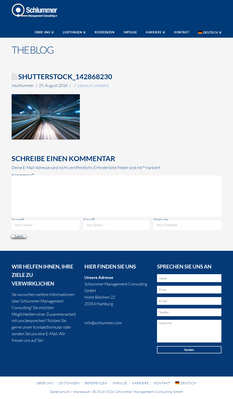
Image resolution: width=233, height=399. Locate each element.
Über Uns (44, 383)
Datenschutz (60, 392)
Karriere (140, 383)
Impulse (120, 383)
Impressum (81, 392)
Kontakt (162, 383)
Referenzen (96, 383)
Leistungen (69, 383)
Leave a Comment (93, 85)
